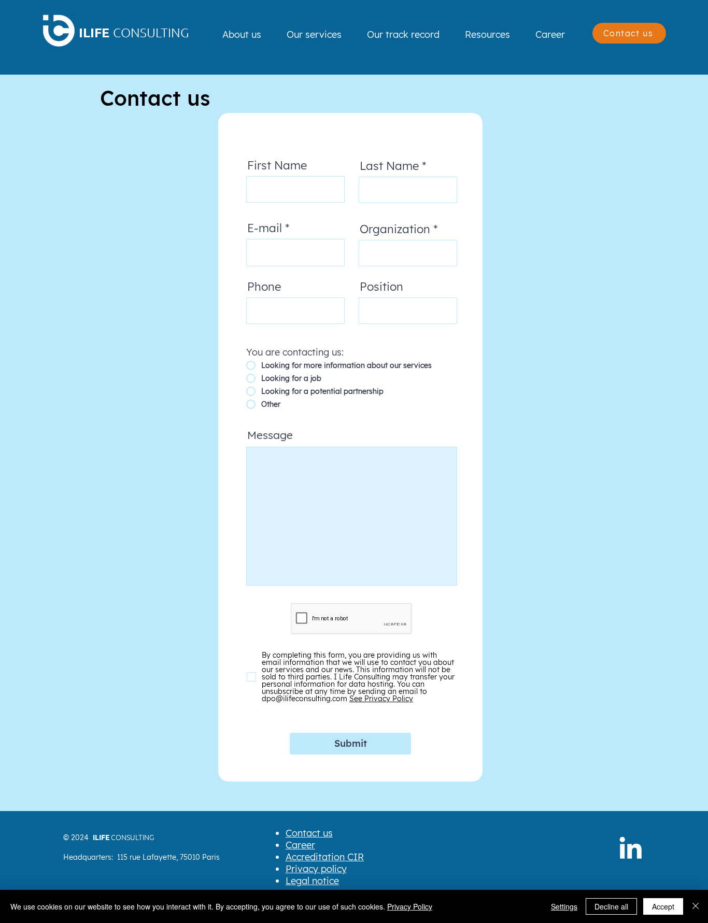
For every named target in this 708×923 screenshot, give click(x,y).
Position (381, 286)
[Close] (695, 906)
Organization (395, 229)
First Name (277, 165)
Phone (264, 286)
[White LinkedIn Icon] (630, 847)
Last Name (389, 166)
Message (270, 435)
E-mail (264, 228)
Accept (663, 906)
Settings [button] (564, 906)
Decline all (611, 906)
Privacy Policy (409, 906)
